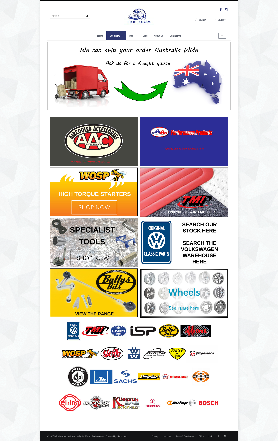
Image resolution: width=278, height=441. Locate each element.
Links (210, 436)
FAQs (201, 436)
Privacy (155, 436)
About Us (158, 35)
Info (131, 35)
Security (167, 436)
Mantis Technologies (94, 436)
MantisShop (122, 436)
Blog (145, 35)
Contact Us (175, 35)
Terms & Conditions (185, 436)
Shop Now (115, 35)
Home (100, 35)
